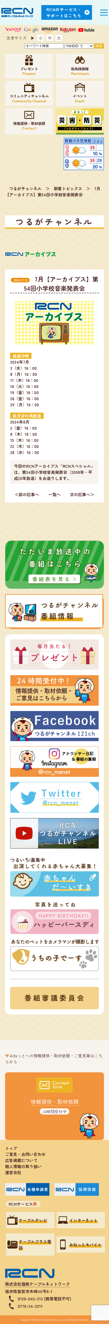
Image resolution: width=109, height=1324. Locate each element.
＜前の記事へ (27, 494)
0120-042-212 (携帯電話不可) (44, 1299)
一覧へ (54, 494)
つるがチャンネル (25, 188)
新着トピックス (68, 188)
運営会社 (13, 1172)
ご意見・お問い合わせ (25, 1154)
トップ (11, 1148)
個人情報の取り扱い (25, 1166)
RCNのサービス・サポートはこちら (64, 12)
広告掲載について (21, 1160)
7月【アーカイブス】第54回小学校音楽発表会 (52, 191)
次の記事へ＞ (82, 494)
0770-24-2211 (30, 1306)
